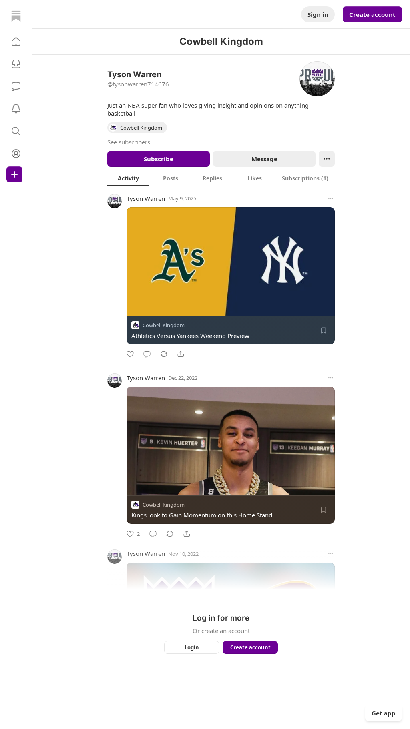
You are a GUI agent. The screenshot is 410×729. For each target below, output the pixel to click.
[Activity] (16, 108)
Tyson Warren (146, 198)
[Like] (130, 354)
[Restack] (164, 354)
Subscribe (158, 159)
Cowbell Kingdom (164, 325)
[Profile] (16, 153)
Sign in (318, 14)
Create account (372, 14)
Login (192, 647)
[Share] (180, 354)
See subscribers (128, 142)
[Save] (323, 330)
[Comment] (147, 354)
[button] (16, 41)
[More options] (330, 198)
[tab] (128, 178)
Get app (384, 713)
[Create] (14, 174)
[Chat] (16, 86)
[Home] (16, 16)
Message (264, 159)
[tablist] (221, 178)
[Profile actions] (327, 159)
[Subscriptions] (16, 64)
